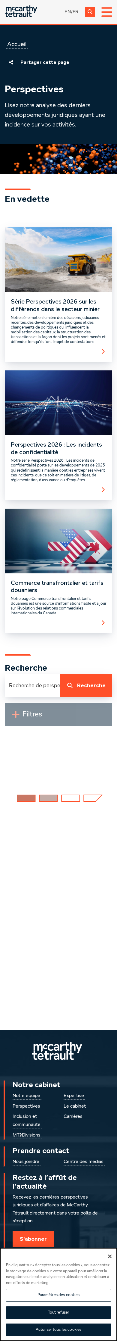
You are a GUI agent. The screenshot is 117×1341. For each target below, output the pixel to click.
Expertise (74, 1095)
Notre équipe (26, 1095)
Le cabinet (75, 1106)
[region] (58, 1294)
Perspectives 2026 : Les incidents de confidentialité (56, 448)
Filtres (46, 717)
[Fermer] (109, 1256)
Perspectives (26, 1106)
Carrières (73, 1116)
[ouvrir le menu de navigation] (106, 12)
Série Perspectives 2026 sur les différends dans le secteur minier (55, 305)
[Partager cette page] (11, 62)
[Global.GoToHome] (21, 12)
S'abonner (33, 1239)
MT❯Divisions (26, 1135)
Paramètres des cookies (59, 1295)
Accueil (16, 44)
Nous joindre (26, 1161)
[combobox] (32, 685)
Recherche (91, 685)
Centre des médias (84, 1161)
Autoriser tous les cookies (58, 1330)
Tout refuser (58, 1312)
